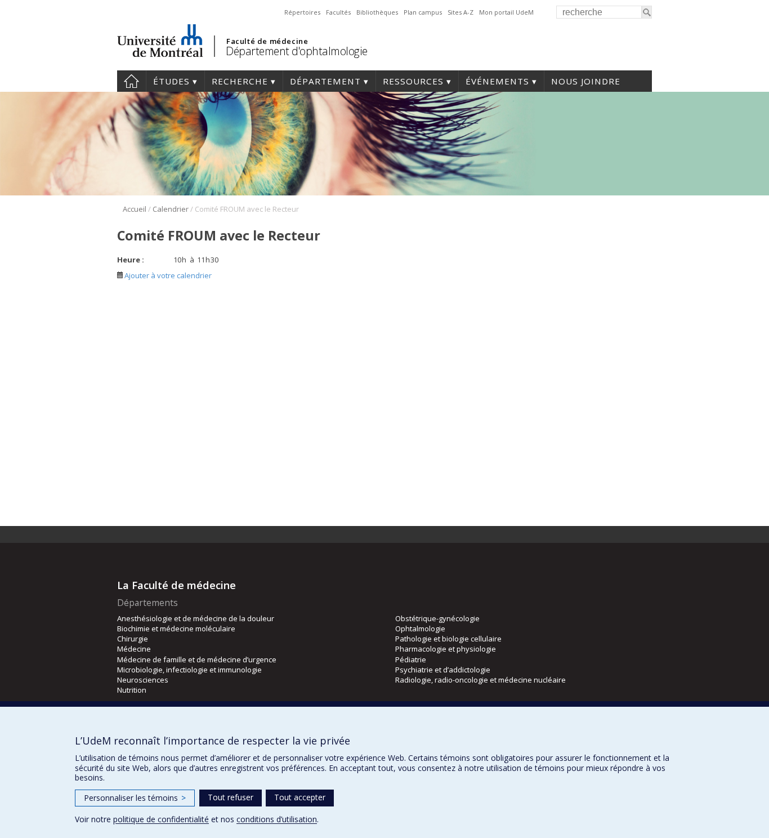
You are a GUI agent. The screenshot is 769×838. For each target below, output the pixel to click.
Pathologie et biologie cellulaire (448, 639)
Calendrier (171, 209)
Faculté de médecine (267, 41)
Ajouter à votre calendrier (167, 275)
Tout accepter (299, 797)
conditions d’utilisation (276, 819)
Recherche (240, 81)
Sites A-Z (460, 12)
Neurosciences (142, 680)
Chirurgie (132, 639)
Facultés (338, 12)
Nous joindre (585, 81)
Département (325, 81)
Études (171, 81)
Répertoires (302, 12)
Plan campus (423, 12)
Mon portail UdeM (506, 12)
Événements (497, 81)
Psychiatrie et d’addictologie (442, 670)
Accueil (131, 81)
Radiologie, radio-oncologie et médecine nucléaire (480, 680)
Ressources (413, 81)
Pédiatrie (410, 659)
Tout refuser (230, 797)
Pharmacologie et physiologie (445, 649)
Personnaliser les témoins (135, 797)
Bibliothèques (377, 12)
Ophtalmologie (420, 628)
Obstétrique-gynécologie (437, 618)
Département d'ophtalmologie (297, 51)
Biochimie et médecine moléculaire (176, 628)
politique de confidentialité (161, 819)
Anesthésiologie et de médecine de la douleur (195, 618)
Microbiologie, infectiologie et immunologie (189, 670)
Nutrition (131, 690)
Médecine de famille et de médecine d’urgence (196, 659)
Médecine (134, 649)
